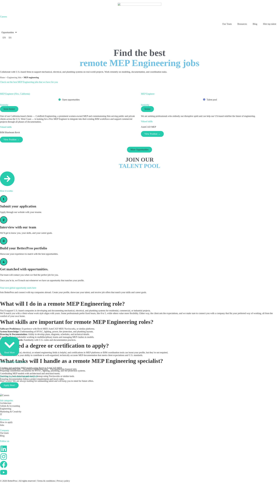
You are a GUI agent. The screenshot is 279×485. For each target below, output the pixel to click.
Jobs (2, 425)
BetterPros (12, 481)
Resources (242, 24)
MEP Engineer (147, 94)
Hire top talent (269, 24)
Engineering (5, 408)
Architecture (5, 403)
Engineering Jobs (14, 77)
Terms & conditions (46, 481)
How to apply (6, 422)
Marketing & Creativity (10, 411)
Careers (3, 16)
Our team (4, 433)
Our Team (227, 24)
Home (2, 77)
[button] (9, 32)
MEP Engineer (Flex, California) (15, 94)
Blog (255, 24)
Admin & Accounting (10, 406)
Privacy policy (63, 481)
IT (1, 414)
